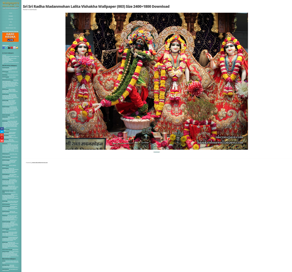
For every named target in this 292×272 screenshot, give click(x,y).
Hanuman (6, 82)
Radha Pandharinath (14, 204)
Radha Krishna (12, 208)
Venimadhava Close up (7, 69)
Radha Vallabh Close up (9, 176)
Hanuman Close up (11, 82)
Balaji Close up (12, 215)
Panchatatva (8, 158)
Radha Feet (13, 194)
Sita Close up (13, 146)
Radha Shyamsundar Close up (12, 141)
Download (156, 152)
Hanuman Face (10, 144)
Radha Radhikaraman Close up (8, 226)
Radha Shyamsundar (12, 255)
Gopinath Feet (13, 108)
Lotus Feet (7, 59)
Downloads (33, 9)
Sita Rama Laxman (7, 126)
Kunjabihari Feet (6, 217)
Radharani (13, 62)
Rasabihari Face (8, 146)
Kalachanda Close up (11, 117)
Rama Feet (13, 83)
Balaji (9, 215)
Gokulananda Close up (9, 260)
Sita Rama (13, 150)
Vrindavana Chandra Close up (8, 198)
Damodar (8, 56)
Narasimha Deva (11, 169)
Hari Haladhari (13, 269)
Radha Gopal (10, 71)
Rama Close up (8, 83)
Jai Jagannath (5, 58)
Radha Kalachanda (9, 118)
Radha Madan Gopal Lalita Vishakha (9, 188)
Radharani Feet (10, 98)
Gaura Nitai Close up (11, 124)
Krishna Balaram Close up (9, 245)
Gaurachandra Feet (6, 107)
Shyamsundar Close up (7, 140)
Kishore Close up (9, 101)
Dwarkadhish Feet (6, 161)
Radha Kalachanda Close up (8, 119)
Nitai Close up (15, 74)
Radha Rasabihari (9, 148)
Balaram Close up (12, 251)
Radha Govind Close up (13, 202)
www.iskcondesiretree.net (40, 162)
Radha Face (9, 145)
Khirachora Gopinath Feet (8, 238)
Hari (9, 269)
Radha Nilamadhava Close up (12, 137)
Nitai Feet (7, 109)
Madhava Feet (5, 169)
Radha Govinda (12, 91)
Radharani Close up (9, 112)
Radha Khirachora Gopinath (8, 239)
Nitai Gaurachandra (12, 109)
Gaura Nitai (12, 114)
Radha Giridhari (15, 249)
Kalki (7, 58)
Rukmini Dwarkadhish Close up (8, 163)
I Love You (6, 57)
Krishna (12, 58)
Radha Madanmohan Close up (9, 246)
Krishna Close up (9, 207)
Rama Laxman (8, 150)
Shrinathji (7, 60)
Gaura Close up (10, 74)
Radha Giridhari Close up (10, 183)
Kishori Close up (7, 102)
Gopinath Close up (6, 108)
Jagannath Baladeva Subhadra (9, 166)
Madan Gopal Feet (6, 186)
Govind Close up (10, 201)
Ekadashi (15, 56)
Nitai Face (5, 145)
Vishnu (7, 62)
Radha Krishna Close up (8, 97)
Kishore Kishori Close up (9, 104)
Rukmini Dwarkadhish (7, 162)
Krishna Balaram (7, 224)
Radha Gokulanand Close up (8, 84)
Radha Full (13, 145)
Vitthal (10, 62)
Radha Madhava (12, 212)
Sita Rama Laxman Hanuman (8, 87)
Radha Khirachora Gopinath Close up (9, 240)
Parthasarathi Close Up (7, 122)
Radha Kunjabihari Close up (12, 219)
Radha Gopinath (5, 62)
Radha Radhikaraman (7, 225)
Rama (5, 61)
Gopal (11, 107)
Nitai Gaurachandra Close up (10, 110)
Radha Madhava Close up (10, 133)
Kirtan (9, 58)
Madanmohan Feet (6, 243)
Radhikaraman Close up (7, 223)
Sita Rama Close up (10, 85)
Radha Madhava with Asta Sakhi (9, 172)
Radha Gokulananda (7, 262)
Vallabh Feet (5, 177)
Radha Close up (12, 67)
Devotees (12, 56)
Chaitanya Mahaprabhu (4, 56)
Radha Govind (6, 202)
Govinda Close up (9, 90)
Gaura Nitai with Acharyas (8, 103)
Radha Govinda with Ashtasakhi (11, 235)
